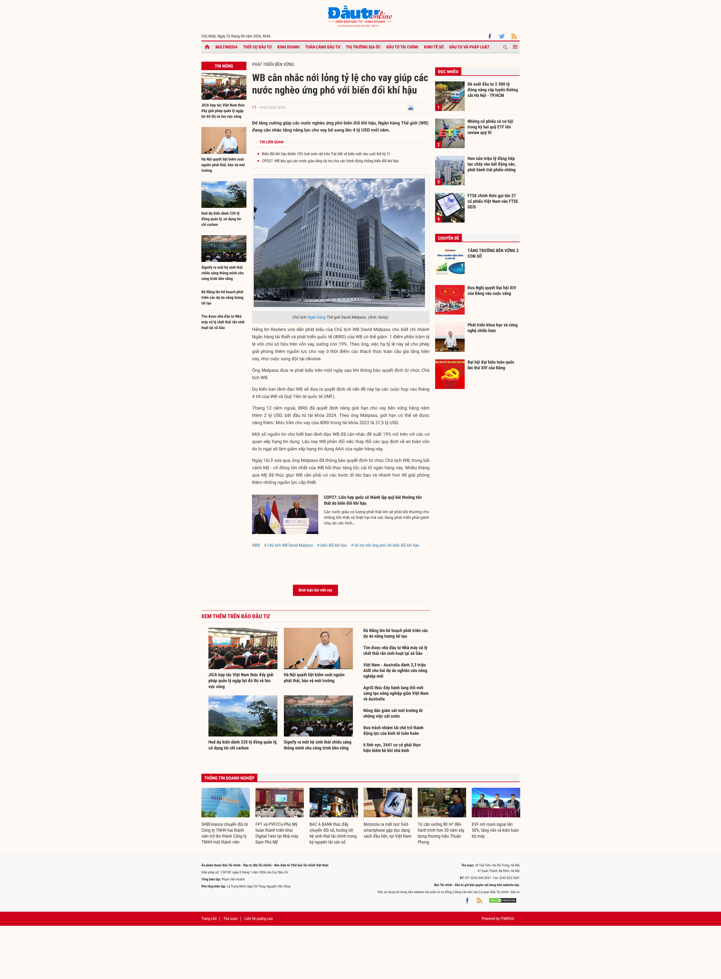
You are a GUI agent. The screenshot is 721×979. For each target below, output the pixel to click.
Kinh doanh (288, 47)
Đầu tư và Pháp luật (469, 47)
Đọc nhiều (448, 71)
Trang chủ (209, 918)
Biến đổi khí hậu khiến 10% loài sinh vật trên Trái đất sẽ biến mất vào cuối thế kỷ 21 (326, 154)
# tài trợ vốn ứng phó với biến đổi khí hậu (385, 545)
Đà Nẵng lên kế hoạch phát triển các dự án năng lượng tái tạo (222, 298)
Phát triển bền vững (273, 64)
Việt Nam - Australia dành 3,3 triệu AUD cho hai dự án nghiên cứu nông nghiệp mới (395, 670)
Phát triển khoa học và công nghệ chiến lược (493, 327)
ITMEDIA (507, 918)
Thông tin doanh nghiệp (229, 778)
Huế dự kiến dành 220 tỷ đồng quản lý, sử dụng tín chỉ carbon (221, 219)
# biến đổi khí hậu (332, 545)
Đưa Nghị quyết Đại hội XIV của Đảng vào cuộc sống (492, 290)
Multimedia (226, 47)
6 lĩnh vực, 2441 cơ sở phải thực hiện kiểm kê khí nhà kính (392, 747)
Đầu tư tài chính (402, 47)
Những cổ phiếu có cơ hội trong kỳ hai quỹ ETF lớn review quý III (490, 127)
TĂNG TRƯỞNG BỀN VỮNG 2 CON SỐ (493, 253)
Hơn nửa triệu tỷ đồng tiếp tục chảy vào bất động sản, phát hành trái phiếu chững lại (492, 164)
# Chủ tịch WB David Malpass (288, 545)
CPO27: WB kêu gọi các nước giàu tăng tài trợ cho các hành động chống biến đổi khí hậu (330, 161)
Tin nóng (224, 66)
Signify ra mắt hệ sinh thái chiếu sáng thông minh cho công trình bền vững (222, 273)
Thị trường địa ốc (363, 47)
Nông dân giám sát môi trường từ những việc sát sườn (393, 713)
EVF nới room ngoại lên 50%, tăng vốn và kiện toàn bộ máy (495, 830)
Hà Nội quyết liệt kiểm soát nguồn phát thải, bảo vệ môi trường (223, 165)
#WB (256, 545)
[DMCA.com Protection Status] (503, 900)
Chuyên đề (448, 238)
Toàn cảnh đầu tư (323, 47)
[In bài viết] (410, 108)
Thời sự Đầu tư (257, 47)
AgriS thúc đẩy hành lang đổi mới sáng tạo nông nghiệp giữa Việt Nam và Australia (396, 693)
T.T (254, 108)
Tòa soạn (230, 918)
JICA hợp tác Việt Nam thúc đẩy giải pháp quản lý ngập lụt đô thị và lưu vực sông (223, 111)
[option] (226, 816)
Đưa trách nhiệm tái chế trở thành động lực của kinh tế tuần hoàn (393, 730)
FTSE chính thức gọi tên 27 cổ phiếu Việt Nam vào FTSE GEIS (493, 201)
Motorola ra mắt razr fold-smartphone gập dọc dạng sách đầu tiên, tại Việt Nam (387, 830)
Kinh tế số (434, 47)
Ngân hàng (316, 317)
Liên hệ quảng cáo (258, 918)
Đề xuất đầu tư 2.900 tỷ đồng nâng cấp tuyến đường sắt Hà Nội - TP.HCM (493, 89)
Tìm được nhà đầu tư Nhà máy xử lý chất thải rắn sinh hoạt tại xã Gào (222, 322)
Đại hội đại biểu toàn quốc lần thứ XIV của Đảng (491, 364)
